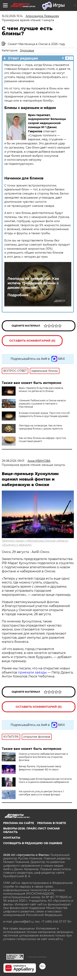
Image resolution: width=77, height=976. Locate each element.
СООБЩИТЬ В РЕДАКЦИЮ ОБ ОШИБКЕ (32, 843)
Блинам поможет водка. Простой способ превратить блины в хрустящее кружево (44, 414)
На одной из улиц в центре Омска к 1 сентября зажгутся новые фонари (41, 793)
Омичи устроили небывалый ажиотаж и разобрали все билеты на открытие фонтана (43, 757)
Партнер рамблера (37, 957)
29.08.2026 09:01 (13, 461)
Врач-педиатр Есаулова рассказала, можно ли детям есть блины (41, 389)
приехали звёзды (32, 672)
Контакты (11, 837)
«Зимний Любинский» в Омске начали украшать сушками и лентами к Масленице (42, 403)
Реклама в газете (51, 823)
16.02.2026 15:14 (12, 16)
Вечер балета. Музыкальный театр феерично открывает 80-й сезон (40, 768)
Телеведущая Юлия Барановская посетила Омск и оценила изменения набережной (45, 780)
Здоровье (27, 50)
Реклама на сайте (18, 823)
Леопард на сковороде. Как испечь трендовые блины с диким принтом (33, 283)
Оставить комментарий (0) (32, 340)
